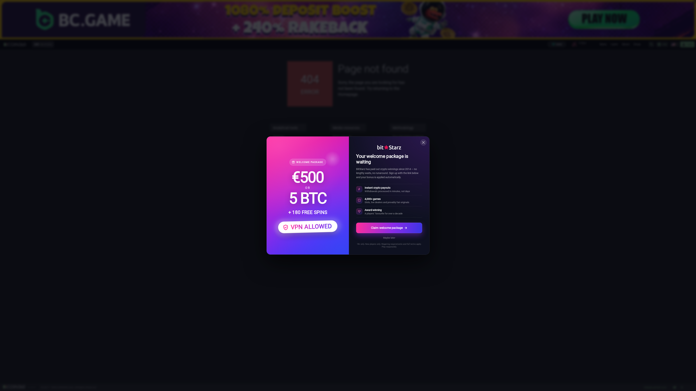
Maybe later (389, 237)
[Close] (423, 142)
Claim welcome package (387, 228)
